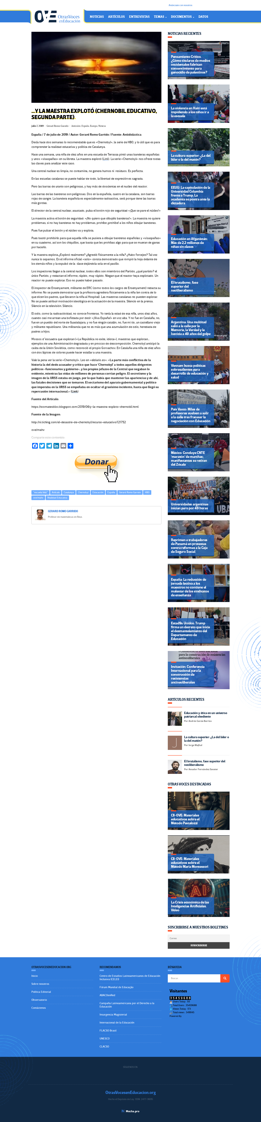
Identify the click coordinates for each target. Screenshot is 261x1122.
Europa (93, 125)
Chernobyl (83, 492)
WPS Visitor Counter (192, 1016)
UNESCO (105, 1038)
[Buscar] (225, 978)
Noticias (97, 17)
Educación (98, 492)
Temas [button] (159, 17)
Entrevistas (139, 17)
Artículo (56, 492)
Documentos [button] (181, 17)
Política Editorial (41, 991)
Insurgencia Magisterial (113, 1014)
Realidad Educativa (57, 497)
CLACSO (104, 1046)
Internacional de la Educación (117, 1022)
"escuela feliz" (40, 492)
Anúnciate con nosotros (180, 5)
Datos (203, 17)
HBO (147, 492)
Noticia (102, 125)
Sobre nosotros (40, 983)
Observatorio (39, 999)
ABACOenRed (107, 995)
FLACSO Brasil (108, 1030)
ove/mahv (38, 497)
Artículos (116, 17)
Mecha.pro (132, 1111)
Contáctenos (38, 1007)
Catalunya (69, 492)
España (85, 125)
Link (105, 159)
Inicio (34, 975)
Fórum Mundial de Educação (116, 987)
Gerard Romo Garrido (57, 125)
